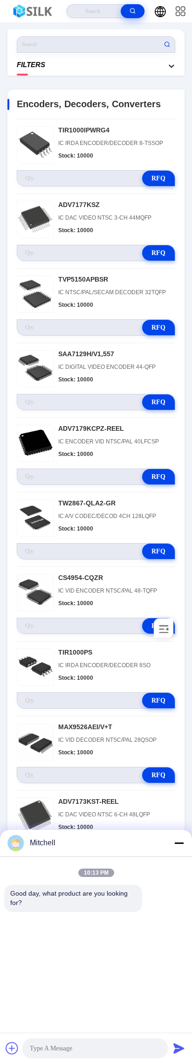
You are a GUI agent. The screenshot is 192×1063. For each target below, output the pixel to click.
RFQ (158, 178)
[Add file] (12, 1048)
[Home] (33, 11)
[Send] (178, 1048)
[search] (132, 11)
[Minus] (179, 843)
